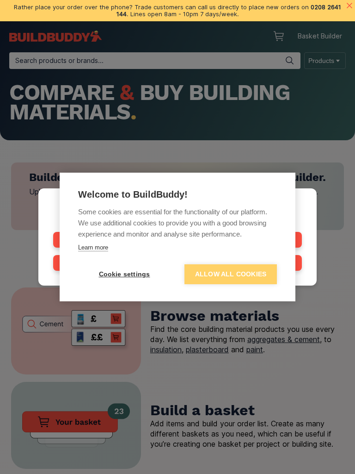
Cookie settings (124, 274)
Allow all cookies (230, 274)
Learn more (93, 247)
